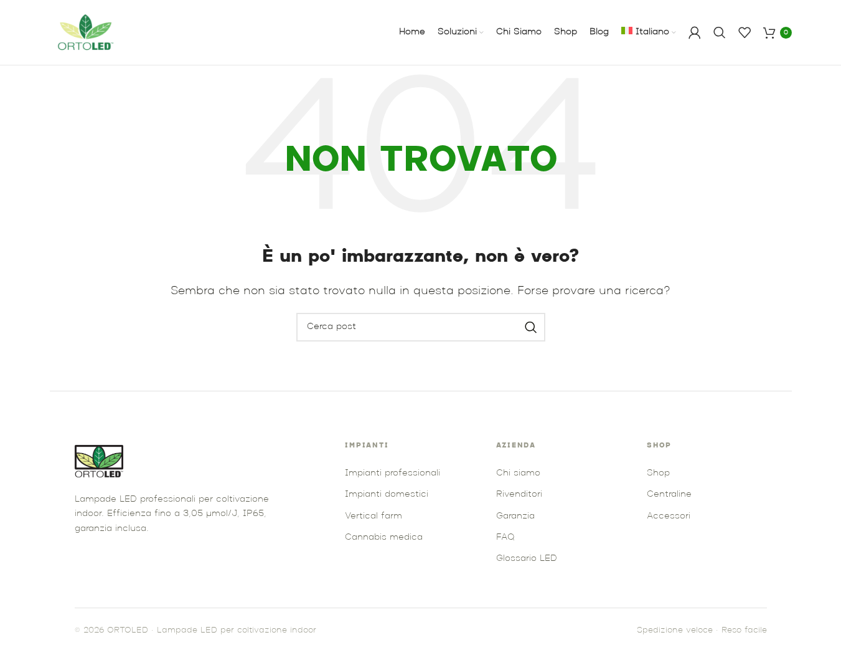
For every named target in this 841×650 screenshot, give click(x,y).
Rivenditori (519, 494)
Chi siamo (518, 473)
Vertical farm (373, 516)
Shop (658, 473)
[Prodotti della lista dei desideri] (744, 32)
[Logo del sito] (87, 32)
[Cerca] (719, 32)
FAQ (505, 537)
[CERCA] (531, 327)
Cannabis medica (384, 537)
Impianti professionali (392, 473)
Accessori (668, 516)
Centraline (669, 494)
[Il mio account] (694, 32)
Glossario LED (526, 558)
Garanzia (515, 516)
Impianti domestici (386, 494)
